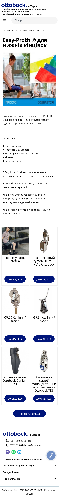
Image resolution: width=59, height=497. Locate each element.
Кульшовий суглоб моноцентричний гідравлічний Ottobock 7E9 (44, 383)
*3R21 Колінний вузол (44, 319)
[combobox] (30, 20)
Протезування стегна (15, 259)
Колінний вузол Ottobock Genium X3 (15, 380)
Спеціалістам (11, 472)
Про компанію (11, 478)
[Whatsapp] (13, 452)
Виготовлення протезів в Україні (22, 459)
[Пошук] (53, 20)
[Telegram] (19, 452)
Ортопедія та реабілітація (18, 465)
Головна (6, 30)
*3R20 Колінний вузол (15, 319)
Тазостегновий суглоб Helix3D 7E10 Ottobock (44, 261)
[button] (29, 413)
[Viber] (8, 452)
